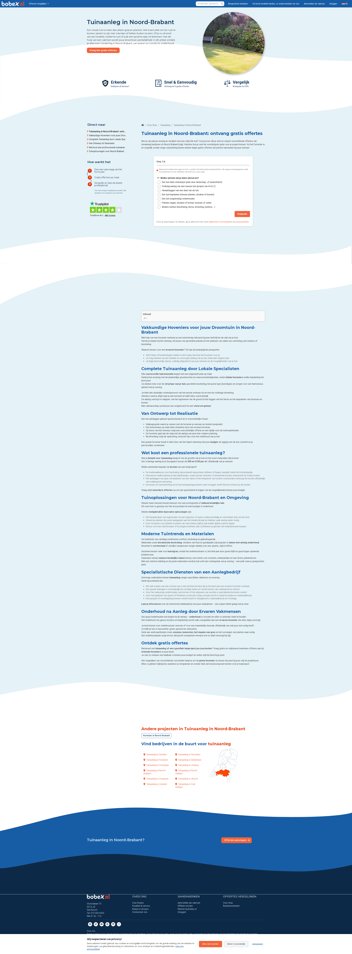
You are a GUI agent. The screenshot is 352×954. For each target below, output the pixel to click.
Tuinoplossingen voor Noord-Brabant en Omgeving (108, 151)
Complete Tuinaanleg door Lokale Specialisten (108, 139)
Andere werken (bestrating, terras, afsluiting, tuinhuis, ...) (188, 207)
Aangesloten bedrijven (238, 3)
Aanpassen (257, 944)
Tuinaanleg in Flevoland (189, 754)
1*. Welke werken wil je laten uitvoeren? (178, 178)
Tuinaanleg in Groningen (157, 765)
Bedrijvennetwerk (231, 906)
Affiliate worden (185, 906)
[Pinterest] (107, 924)
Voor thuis (152, 125)
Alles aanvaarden (210, 944)
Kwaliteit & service (141, 906)
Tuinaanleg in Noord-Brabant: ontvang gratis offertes (108, 131)
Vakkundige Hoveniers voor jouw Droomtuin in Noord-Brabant (108, 135)
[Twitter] (96, 924)
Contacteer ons (139, 912)
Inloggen (333, 3)
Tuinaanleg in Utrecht (188, 778)
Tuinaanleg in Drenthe (156, 754)
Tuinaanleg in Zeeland (156, 784)
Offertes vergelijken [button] (38, 3)
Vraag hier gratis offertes (103, 50)
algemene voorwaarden (220, 221)
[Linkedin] (113, 924)
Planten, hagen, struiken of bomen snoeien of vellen (186, 202)
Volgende (242, 214)
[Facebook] (90, 924)
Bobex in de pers (140, 909)
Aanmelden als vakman (314, 3)
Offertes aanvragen (235, 840)
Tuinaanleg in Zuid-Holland (185, 785)
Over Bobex (138, 903)
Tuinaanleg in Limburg (188, 765)
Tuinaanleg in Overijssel (157, 778)
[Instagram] (119, 924)
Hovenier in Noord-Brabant (156, 735)
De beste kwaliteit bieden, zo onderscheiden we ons (276, 3)
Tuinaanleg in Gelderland (189, 759)
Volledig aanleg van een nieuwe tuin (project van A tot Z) (188, 186)
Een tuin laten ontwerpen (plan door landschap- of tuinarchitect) (192, 182)
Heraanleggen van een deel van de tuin (180, 190)
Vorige (162, 214)
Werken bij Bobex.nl (187, 909)
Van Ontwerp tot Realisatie (101, 143)
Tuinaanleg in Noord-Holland (186, 772)
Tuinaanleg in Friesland (157, 759)
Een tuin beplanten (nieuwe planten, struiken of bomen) (188, 194)
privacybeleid (242, 221)
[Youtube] (102, 924)
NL (346, 3)
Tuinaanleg (165, 125)
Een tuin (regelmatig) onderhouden (178, 198)
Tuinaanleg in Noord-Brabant (155, 772)
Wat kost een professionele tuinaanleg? (108, 147)
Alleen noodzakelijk (236, 944)
